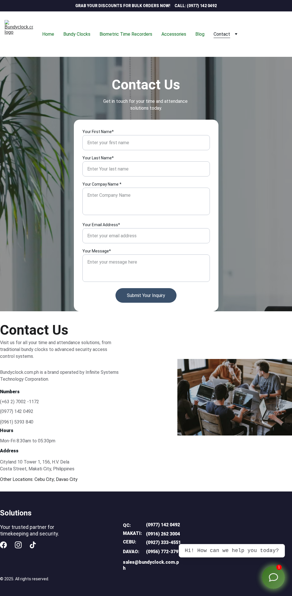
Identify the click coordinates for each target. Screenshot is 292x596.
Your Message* (96, 251)
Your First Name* (98, 131)
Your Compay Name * (101, 184)
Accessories (173, 34)
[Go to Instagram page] (18, 544)
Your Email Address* (101, 224)
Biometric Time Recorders (126, 34)
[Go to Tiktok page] (32, 544)
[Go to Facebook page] (3, 544)
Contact (222, 34)
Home (48, 34)
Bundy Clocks (76, 34)
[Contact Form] (273, 577)
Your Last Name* (98, 158)
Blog (199, 34)
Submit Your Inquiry (146, 295)
